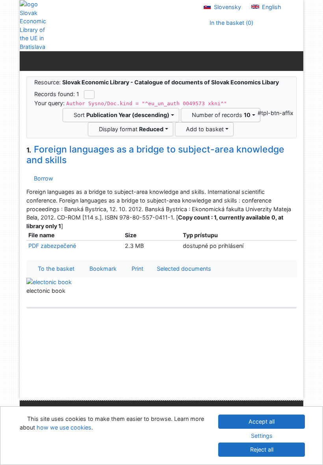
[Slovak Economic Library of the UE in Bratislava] (35, 25)
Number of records (220, 115)
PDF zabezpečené (52, 245)
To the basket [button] (54, 268)
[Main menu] (295, 60)
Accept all (262, 421)
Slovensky (226, 7)
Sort (120, 115)
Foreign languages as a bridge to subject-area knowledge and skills (155, 155)
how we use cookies (64, 427)
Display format (129, 129)
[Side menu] (27, 60)
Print (135, 268)
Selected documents (183, 268)
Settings (262, 435)
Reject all (261, 449)
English (270, 7)
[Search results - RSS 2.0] (89, 94)
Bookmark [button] (101, 268)
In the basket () (230, 22)
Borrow (42, 178)
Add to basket (203, 129)
